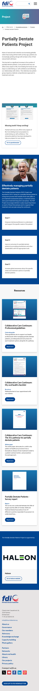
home (2, 27)
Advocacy (6, 633)
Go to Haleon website (13, 578)
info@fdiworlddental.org (9, 620)
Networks (6, 651)
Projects (32, 27)
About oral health (9, 654)
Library (5, 657)
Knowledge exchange (21, 27)
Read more (10, 346)
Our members (7, 630)
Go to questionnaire (13, 142)
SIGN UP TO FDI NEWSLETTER (15, 683)
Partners (5, 648)
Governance (7, 627)
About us (5, 624)
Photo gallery (7, 643)
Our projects (7, 660)
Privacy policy (7, 663)
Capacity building (9, 640)
